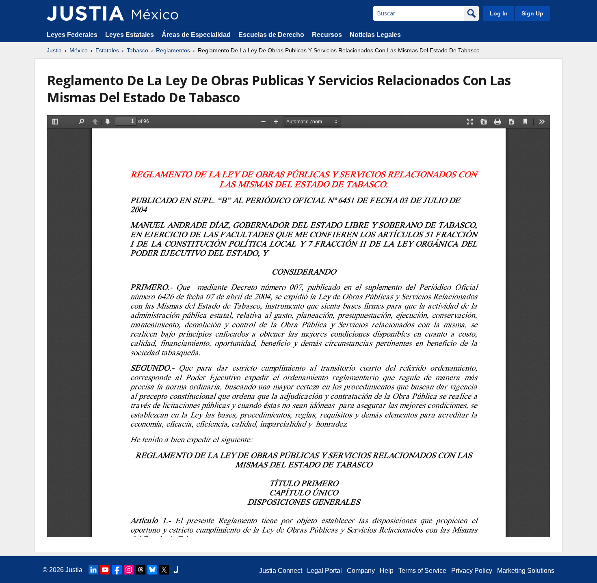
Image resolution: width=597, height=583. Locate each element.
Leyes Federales (72, 34)
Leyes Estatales (129, 34)
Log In (499, 13)
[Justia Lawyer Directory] (176, 569)
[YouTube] (105, 569)
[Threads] (140, 569)
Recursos (327, 34)
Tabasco (137, 50)
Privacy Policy (471, 570)
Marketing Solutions (525, 570)
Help (387, 570)
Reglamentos (173, 50)
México (78, 50)
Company (361, 570)
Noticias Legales (375, 34)
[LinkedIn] (93, 569)
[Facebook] (117, 569)
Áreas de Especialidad (196, 34)
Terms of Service (422, 570)
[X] (164, 569)
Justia (54, 50)
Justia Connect (280, 570)
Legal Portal (324, 570)
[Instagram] (129, 569)
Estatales (107, 50)
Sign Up (532, 13)
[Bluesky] (152, 569)
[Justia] (85, 13)
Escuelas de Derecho (271, 34)
